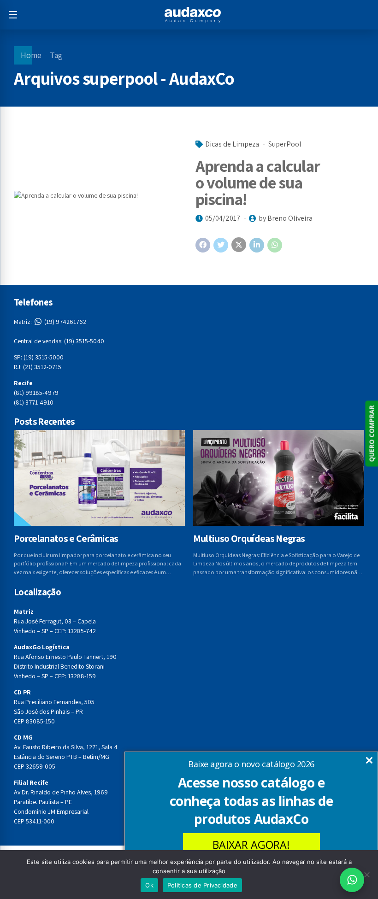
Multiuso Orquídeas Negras (249, 538)
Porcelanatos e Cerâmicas (66, 538)
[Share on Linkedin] (256, 245)
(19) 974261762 (50, 321)
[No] (366, 874)
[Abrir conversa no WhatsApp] (352, 880)
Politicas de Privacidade (202, 885)
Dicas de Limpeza (232, 144)
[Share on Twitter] (220, 245)
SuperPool (284, 144)
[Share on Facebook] (202, 245)
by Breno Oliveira (286, 218)
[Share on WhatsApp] (274, 245)
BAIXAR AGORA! (251, 844)
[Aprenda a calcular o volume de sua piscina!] (98, 195)
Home (31, 55)
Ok (149, 885)
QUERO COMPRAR (371, 433)
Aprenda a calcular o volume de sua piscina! (257, 182)
